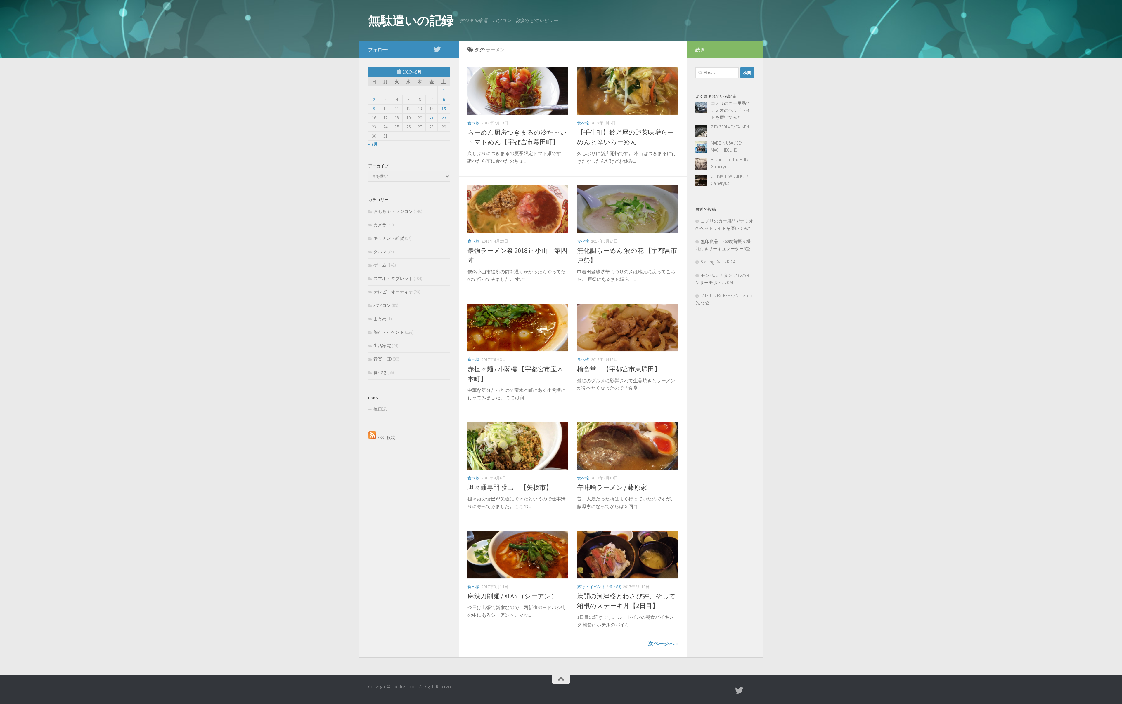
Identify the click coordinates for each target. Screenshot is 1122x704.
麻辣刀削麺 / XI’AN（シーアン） (512, 596)
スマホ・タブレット (393, 278)
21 (431, 118)
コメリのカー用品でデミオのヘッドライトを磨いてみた (730, 110)
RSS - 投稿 (385, 437)
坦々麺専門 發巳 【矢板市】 (510, 487)
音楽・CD (382, 359)
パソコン (382, 305)
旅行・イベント (591, 586)
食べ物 (474, 123)
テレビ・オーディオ (393, 292)
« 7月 (373, 144)
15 (443, 109)
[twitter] (437, 49)
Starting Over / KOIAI (718, 262)
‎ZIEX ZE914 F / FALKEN (730, 127)
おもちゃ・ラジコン (393, 211)
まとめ (380, 318)
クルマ (380, 251)
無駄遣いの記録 (411, 20)
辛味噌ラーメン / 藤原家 (612, 487)
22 (443, 118)
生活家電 (382, 345)
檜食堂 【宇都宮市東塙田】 (619, 369)
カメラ (380, 224)
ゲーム (380, 265)
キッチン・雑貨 (388, 238)
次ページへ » (663, 643)
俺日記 (380, 409)
